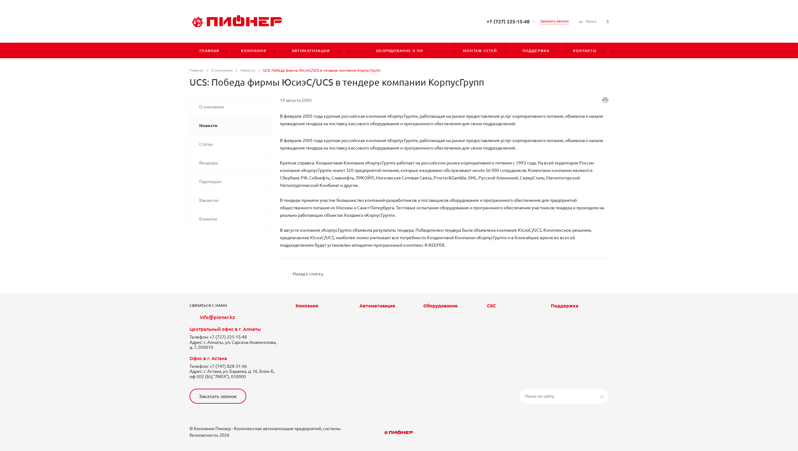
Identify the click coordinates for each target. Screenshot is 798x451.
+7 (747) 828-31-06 (228, 366)
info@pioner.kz (217, 317)
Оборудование (440, 305)
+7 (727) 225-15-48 (508, 21)
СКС (491, 305)
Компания (307, 305)
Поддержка (564, 305)
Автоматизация (377, 305)
